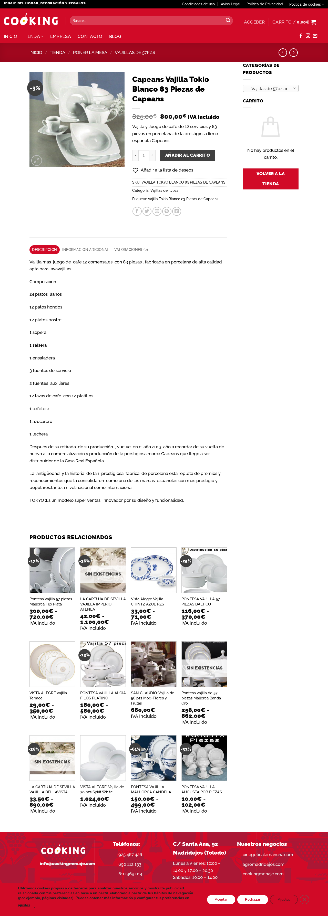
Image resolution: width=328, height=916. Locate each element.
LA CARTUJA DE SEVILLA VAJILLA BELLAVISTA (52, 789)
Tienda (32, 36)
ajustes (24, 905)
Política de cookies (305, 4)
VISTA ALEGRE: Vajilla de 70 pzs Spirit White (102, 789)
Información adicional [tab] (85, 250)
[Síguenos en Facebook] (301, 36)
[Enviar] (227, 20)
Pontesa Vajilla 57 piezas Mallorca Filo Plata (50, 601)
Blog (115, 36)
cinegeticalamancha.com (268, 854)
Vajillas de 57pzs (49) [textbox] (270, 88)
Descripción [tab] (44, 250)
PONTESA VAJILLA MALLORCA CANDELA (151, 789)
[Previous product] (293, 52)
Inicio (10, 36)
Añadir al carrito (187, 155)
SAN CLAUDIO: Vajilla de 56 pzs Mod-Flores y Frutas (152, 698)
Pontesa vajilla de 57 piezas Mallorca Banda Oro (201, 698)
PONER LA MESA (90, 52)
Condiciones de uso (198, 4)
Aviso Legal (230, 4)
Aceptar (221, 899)
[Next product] (283, 52)
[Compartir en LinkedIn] (176, 211)
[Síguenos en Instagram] (308, 36)
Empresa (60, 36)
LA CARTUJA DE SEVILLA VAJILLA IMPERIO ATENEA (103, 604)
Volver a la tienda (271, 178)
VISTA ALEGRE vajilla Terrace (48, 695)
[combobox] (271, 88)
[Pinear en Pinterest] (166, 211)
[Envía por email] (156, 211)
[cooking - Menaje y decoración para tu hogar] (31, 19)
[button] (254, 22)
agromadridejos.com (263, 864)
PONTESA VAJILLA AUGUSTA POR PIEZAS (201, 789)
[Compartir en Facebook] (136, 211)
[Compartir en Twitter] (146, 211)
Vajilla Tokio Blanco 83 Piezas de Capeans (183, 199)
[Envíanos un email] (315, 36)
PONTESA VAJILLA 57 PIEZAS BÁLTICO (200, 601)
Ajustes (284, 899)
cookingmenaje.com (263, 873)
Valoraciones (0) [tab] (131, 250)
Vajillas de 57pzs (135, 52)
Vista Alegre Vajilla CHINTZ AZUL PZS (147, 601)
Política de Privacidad (265, 4)
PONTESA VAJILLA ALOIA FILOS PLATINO (103, 695)
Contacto (90, 36)
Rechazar (252, 899)
